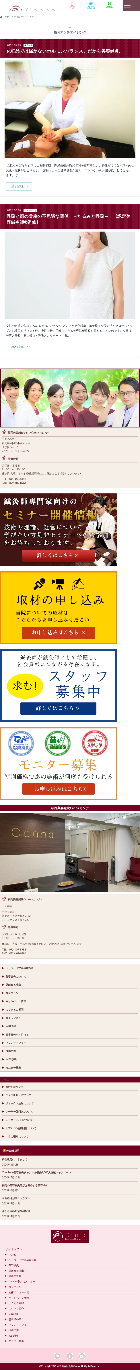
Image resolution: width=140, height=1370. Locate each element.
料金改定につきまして (15, 1159)
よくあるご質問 (15, 1009)
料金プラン (12, 993)
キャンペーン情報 (16, 1001)
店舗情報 (11, 1026)
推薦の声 (11, 1050)
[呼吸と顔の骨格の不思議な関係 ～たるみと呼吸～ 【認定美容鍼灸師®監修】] (70, 316)
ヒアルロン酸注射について (21, 1128)
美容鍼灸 (14, 1265)
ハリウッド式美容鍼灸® (20, 968)
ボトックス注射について (20, 1103)
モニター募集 (13, 1067)
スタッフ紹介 (13, 1017)
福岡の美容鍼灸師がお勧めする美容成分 (25, 1185)
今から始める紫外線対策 (16, 1211)
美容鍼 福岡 (13, 1150)
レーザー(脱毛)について (19, 1111)
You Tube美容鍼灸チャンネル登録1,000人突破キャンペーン (36, 1172)
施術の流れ (15, 1275)
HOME (12, 1254)
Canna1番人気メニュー (22, 1281)
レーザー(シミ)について (19, 1119)
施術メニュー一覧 (19, 1292)
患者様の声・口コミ (17, 1034)
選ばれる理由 (13, 984)
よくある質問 (16, 1303)
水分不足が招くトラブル (16, 1198)
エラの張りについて (17, 1136)
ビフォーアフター (16, 1042)
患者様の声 (15, 1319)
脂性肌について (15, 1086)
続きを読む (17, 186)
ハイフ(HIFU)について (19, 1094)
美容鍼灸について (16, 976)
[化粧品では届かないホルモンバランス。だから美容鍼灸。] (70, 156)
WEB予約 (11, 1059)
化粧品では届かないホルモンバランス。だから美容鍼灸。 (65, 50)
